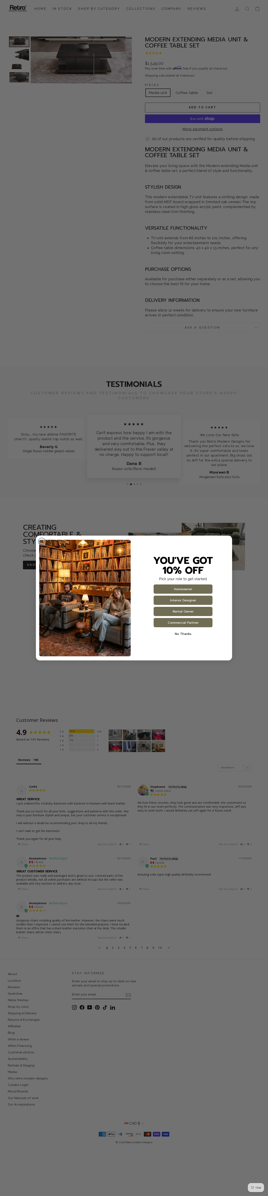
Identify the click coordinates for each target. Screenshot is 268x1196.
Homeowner (183, 589)
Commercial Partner (183, 622)
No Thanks (183, 634)
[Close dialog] (41, 541)
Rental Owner (183, 611)
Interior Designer (183, 600)
